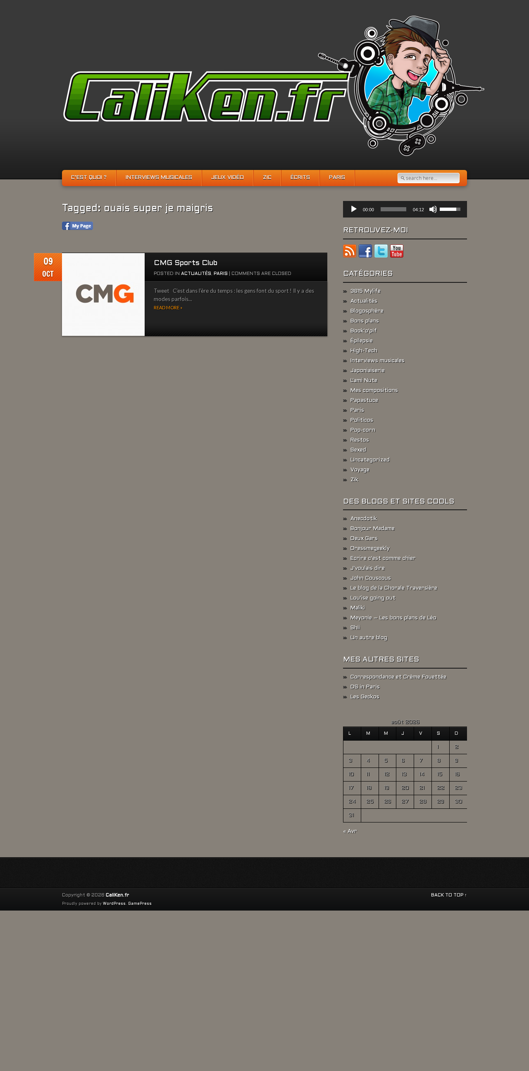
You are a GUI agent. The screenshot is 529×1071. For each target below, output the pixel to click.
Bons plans (364, 321)
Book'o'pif (363, 331)
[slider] (393, 209)
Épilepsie (361, 341)
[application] (405, 209)
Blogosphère (367, 311)
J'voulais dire (367, 568)
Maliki (357, 608)
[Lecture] (354, 209)
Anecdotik (363, 518)
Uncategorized (370, 460)
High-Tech (363, 351)
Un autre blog (368, 638)
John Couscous (370, 578)
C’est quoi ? (89, 177)
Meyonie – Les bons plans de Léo (393, 618)
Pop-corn (362, 430)
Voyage (359, 470)
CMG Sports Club (185, 263)
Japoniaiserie (367, 370)
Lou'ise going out (373, 598)
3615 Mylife (365, 291)
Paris (337, 177)
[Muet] (433, 209)
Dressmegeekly (370, 548)
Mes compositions (374, 390)
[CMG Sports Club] (103, 294)
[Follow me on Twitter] (381, 252)
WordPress (114, 904)
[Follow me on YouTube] (396, 252)
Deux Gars (364, 538)
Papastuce (364, 400)
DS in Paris (365, 687)
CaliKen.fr (117, 895)
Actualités (196, 274)
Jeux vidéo (227, 177)
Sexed (358, 450)
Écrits (300, 177)
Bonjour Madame (372, 528)
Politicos (361, 420)
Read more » (168, 307)
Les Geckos (364, 697)
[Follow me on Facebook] (365, 252)
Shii (355, 628)
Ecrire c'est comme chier (383, 558)
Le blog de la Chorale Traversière (393, 588)
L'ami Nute (363, 380)
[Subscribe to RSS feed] (349, 252)
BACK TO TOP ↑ (449, 895)
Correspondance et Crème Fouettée (398, 677)
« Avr (350, 831)
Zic (267, 177)
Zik (354, 480)
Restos (359, 440)
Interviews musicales (159, 177)
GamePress (140, 904)
